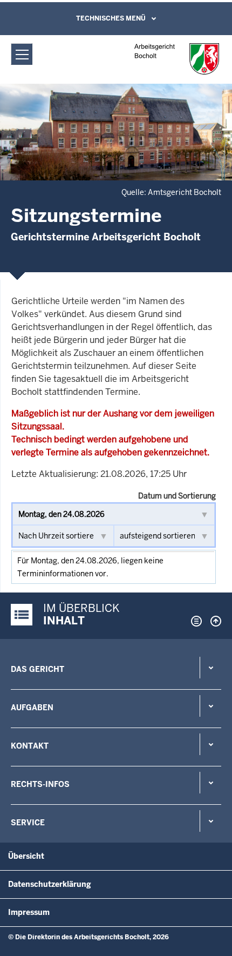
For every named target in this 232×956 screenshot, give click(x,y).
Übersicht (26, 856)
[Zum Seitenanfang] (213, 621)
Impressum (29, 912)
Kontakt (30, 746)
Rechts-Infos (40, 784)
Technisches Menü (111, 18)
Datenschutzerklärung (49, 884)
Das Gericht (37, 669)
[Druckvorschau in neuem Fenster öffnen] (194, 621)
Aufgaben (32, 707)
